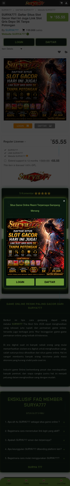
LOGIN (20, 282)
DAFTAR (49, 282)
